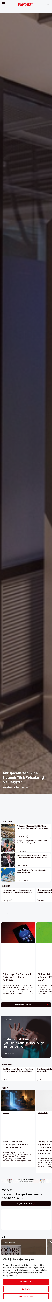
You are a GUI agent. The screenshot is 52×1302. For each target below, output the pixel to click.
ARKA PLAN (6, 821)
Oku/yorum (9, 1242)
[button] (3, 3)
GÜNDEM (5, 886)
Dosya (4, 913)
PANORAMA (6, 1064)
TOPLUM (8, 1019)
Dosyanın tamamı (23, 1004)
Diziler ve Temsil (4, 918)
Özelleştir (26, 1289)
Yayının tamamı (24, 1203)
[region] (26, 1278)
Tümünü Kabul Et (26, 1281)
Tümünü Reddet (26, 1296)
